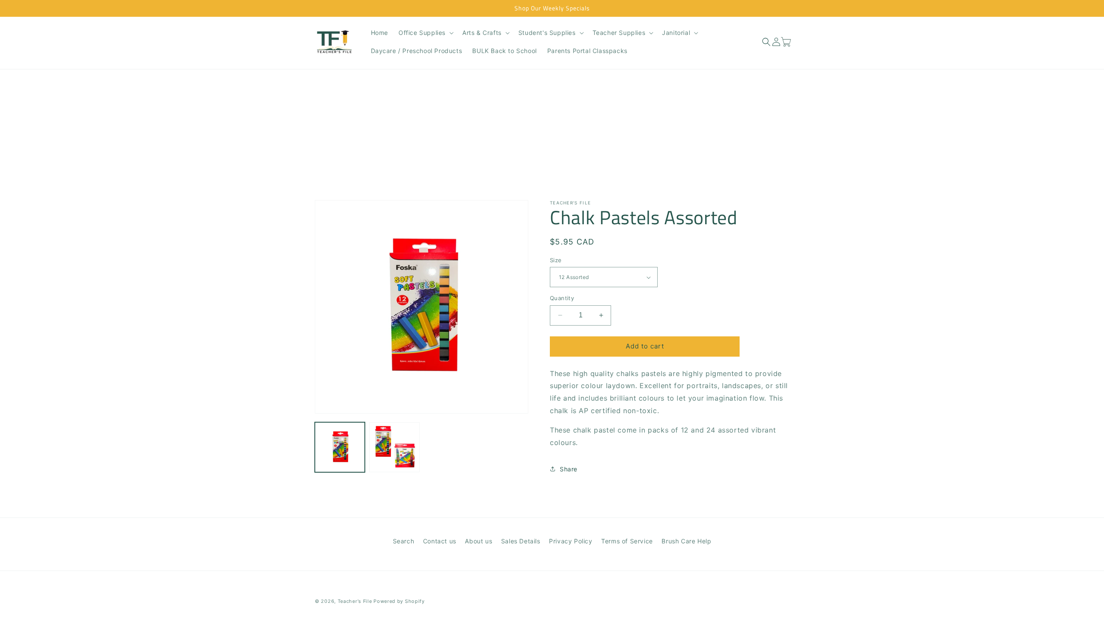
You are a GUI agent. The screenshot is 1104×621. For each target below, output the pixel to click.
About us (478, 541)
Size (556, 260)
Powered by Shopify (399, 601)
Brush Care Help (686, 541)
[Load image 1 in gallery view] (340, 447)
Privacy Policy (570, 541)
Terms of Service (627, 541)
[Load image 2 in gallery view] (394, 447)
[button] (425, 33)
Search (403, 541)
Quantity (562, 298)
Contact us (439, 541)
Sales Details (520, 541)
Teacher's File (355, 601)
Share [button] (568, 469)
